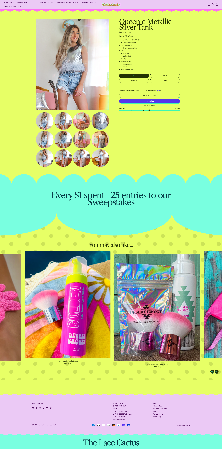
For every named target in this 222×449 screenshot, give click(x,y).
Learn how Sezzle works (160, 409)
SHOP (115, 409)
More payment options (149, 105)
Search (155, 411)
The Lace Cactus (40, 425)
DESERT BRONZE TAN (120, 411)
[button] (213, 4)
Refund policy (157, 417)
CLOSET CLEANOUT (119, 417)
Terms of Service (158, 414)
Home (155, 403)
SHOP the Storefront (119, 419)
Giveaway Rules (158, 406)
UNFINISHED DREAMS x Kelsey (122, 414)
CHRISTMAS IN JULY (119, 406)
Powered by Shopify (51, 425)
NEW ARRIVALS (9, 2)
